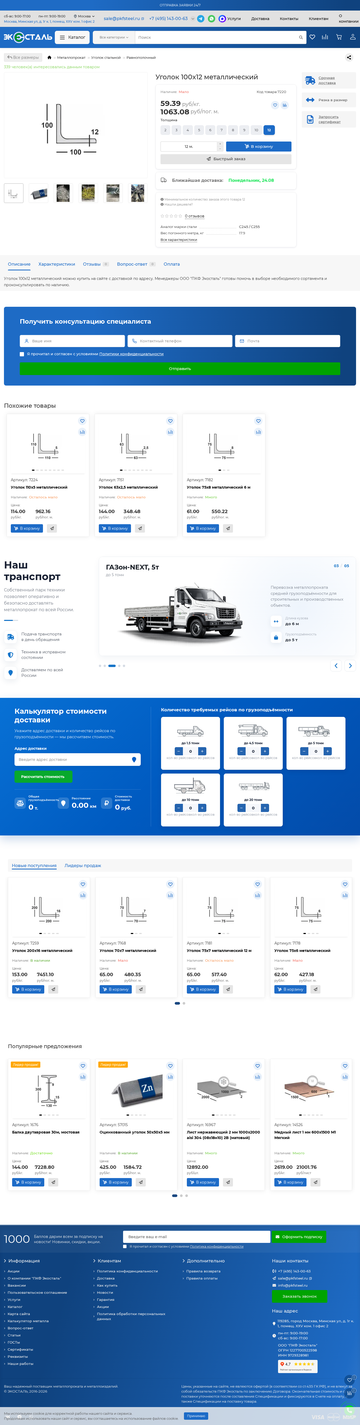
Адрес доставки (30, 748)
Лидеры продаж (83, 865)
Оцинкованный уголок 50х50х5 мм (134, 1132)
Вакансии (17, 1285)
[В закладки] (275, 105)
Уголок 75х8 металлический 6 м (218, 487)
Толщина (168, 120)
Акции (14, 1271)
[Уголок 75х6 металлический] (311, 907)
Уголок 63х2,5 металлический (128, 487)
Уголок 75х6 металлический (302, 950)
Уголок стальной (106, 57)
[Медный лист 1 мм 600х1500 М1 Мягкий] (311, 1089)
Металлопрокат (71, 57)
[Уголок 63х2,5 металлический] (136, 444)
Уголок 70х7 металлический (128, 950)
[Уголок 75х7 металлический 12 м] (224, 907)
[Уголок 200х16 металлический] (49, 907)
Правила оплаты (202, 1278)
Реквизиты (18, 1356)
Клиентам (109, 1260)
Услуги (234, 18)
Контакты (289, 18)
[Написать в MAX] (222, 18)
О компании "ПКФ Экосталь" (34, 1278)
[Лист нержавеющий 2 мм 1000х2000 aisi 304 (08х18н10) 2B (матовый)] (224, 1089)
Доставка (260, 18)
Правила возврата (203, 1271)
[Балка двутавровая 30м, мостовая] (49, 1089)
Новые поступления (34, 865)
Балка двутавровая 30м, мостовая (46, 1132)
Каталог (76, 37)
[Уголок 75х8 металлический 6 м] (224, 444)
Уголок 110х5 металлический (39, 487)
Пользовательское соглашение (37, 1292)
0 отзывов (195, 216)
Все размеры (25, 57)
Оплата (172, 264)
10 (256, 130)
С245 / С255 (249, 227)
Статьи (14, 1335)
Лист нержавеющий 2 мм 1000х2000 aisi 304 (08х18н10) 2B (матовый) (223, 1135)
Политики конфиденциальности (131, 354)
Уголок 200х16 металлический (42, 950)
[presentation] (4, 193)
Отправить (180, 368)
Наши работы (20, 1363)
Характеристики (56, 264)
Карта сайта (19, 1314)
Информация (24, 1260)
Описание (19, 264)
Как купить (107, 1285)
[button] (177, 1003)
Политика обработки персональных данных (131, 1316)
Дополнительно (206, 1260)
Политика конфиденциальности (127, 1271)
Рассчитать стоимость (42, 776)
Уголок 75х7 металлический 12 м (219, 950)
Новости (105, 1292)
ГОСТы (14, 1342)
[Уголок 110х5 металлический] (48, 444)
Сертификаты (20, 1349)
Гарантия (105, 1299)
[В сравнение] (284, 105)
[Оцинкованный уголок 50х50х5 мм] (136, 1089)
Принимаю (196, 1416)
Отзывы (95, 264)
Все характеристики (178, 239)
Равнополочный (141, 57)
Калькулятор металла (28, 1321)
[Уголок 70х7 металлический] (136, 907)
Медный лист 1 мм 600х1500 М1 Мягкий (305, 1135)
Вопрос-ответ (135, 264)
